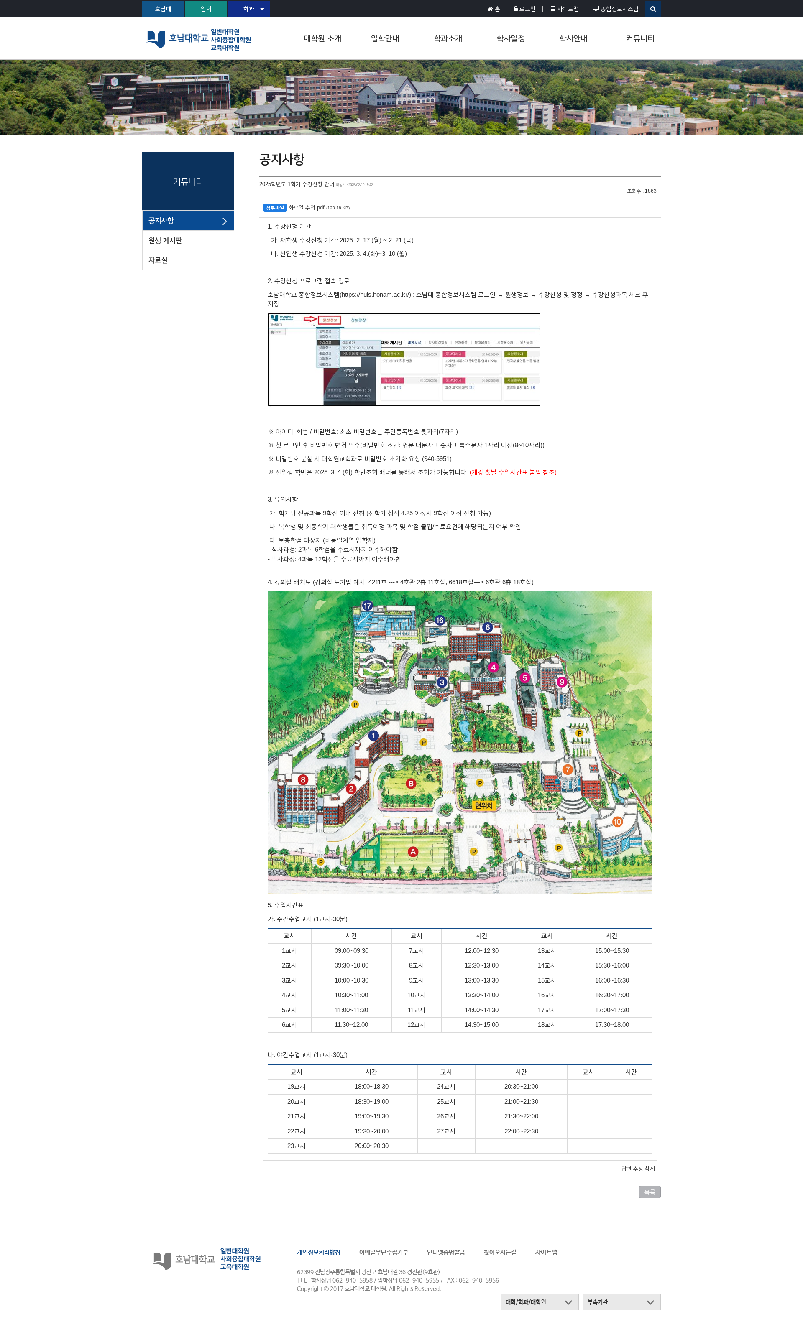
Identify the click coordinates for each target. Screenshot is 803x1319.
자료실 (157, 260)
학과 (248, 8)
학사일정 (510, 38)
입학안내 (385, 38)
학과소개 (448, 38)
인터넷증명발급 (446, 1252)
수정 (638, 1169)
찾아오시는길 (500, 1252)
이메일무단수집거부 (383, 1252)
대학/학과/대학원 (526, 1302)
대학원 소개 (322, 38)
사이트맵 (546, 1252)
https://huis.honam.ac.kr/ (375, 294)
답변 (626, 1169)
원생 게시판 (165, 240)
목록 (649, 1192)
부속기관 (598, 1302)
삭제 (650, 1169)
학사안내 (573, 38)
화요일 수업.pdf (307, 207)
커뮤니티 (640, 38)
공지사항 (161, 220)
